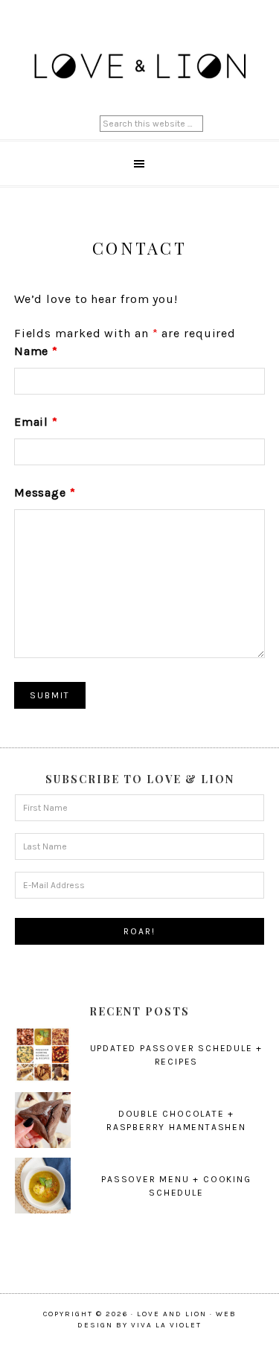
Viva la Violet (166, 1325)
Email (36, 422)
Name (36, 351)
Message (45, 492)
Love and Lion (140, 67)
